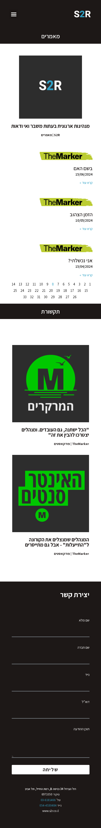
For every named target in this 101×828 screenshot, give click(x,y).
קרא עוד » (86, 183)
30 (45, 297)
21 (44, 290)
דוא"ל (85, 701)
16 (79, 290)
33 (25, 297)
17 (72, 290)
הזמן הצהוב (81, 214)
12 (27, 284)
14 (13, 284)
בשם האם (83, 168)
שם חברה (83, 647)
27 (67, 297)
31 (38, 297)
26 (75, 297)
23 (29, 290)
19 (58, 290)
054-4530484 (48, 805)
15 (86, 290)
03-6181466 (48, 800)
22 (37, 290)
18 (65, 290)
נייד (87, 674)
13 (20, 284)
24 (22, 290)
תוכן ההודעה (81, 729)
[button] (13, 14)
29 (53, 297)
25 (15, 290)
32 (32, 297)
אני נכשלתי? (80, 260)
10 (41, 284)
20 (51, 290)
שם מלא (84, 620)
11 (34, 284)
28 (60, 297)
